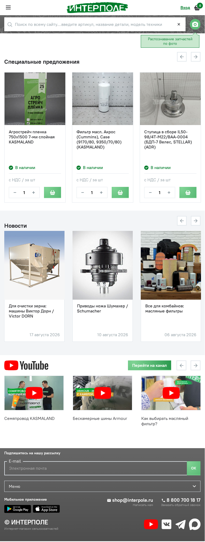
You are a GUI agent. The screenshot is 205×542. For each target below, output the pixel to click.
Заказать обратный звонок (180, 505)
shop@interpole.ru (132, 500)
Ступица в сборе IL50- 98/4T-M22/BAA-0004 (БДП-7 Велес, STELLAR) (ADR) (168, 139)
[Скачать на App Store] (46, 509)
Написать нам (143, 505)
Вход (185, 7)
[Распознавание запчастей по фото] (195, 24)
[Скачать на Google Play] (17, 509)
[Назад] (182, 57)
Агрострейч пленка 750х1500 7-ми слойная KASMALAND (32, 136)
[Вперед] (195, 57)
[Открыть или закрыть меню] (8, 7)
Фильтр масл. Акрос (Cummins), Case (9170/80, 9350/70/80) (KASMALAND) (99, 139)
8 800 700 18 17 (183, 500)
